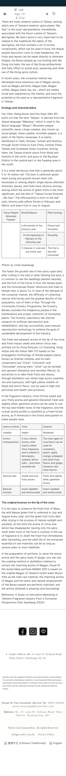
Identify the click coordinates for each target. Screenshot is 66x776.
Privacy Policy (46, 734)
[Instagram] (33, 631)
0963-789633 (56, 703)
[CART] (53, 13)
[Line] (43, 631)
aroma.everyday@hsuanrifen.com (33, 706)
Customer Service (14, 670)
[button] (5, 14)
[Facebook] (23, 631)
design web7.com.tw (23, 734)
